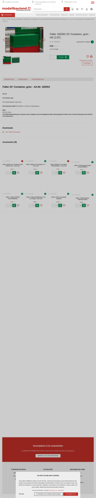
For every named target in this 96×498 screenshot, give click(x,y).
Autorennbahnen (55, 15)
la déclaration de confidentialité (56, 490)
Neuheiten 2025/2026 (81, 15)
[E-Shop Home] (16, 9)
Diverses (71, 15)
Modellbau (64, 15)
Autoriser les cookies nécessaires (48, 494)
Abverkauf (92, 15)
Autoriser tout (70, 494)
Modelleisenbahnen (42, 15)
